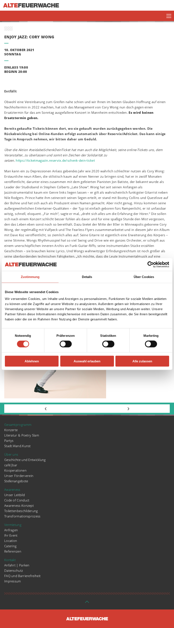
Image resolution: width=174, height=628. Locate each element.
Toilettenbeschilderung (21, 511)
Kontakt (10, 560)
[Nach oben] (87, 603)
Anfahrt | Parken (16, 565)
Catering (10, 546)
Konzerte (11, 430)
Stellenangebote (16, 481)
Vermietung (12, 525)
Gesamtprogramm (17, 424)
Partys (9, 440)
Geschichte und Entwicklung (25, 460)
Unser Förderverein (18, 476)
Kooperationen (15, 470)
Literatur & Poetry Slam (21, 435)
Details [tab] (87, 277)
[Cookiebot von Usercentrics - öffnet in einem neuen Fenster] (150, 264)
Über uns (11, 454)
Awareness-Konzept (19, 505)
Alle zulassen (142, 361)
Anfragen (11, 530)
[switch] (66, 344)
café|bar (10, 465)
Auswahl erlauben (87, 361)
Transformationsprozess (22, 516)
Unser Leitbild (14, 495)
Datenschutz (13, 570)
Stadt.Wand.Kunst (17, 446)
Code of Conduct (16, 500)
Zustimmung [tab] (30, 277)
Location (10, 541)
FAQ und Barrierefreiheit (22, 576)
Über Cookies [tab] (144, 277)
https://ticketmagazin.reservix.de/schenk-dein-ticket (55, 160)
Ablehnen (32, 361)
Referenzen (12, 551)
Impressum (12, 581)
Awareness (12, 489)
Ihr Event (11, 535)
